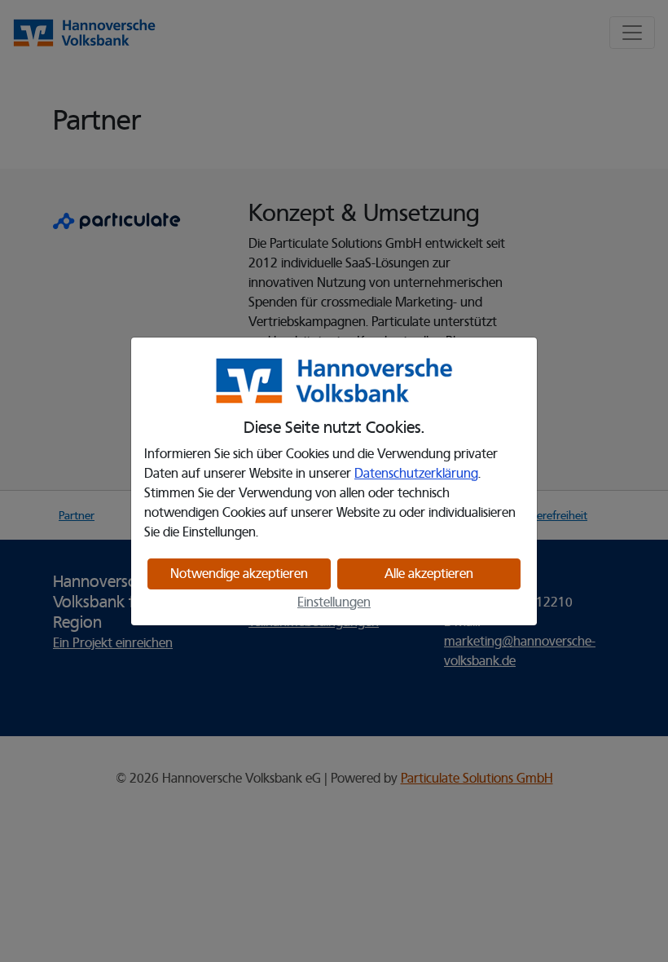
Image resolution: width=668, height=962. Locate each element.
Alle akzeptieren (429, 574)
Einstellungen (334, 602)
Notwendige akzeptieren (239, 574)
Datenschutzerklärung (416, 474)
